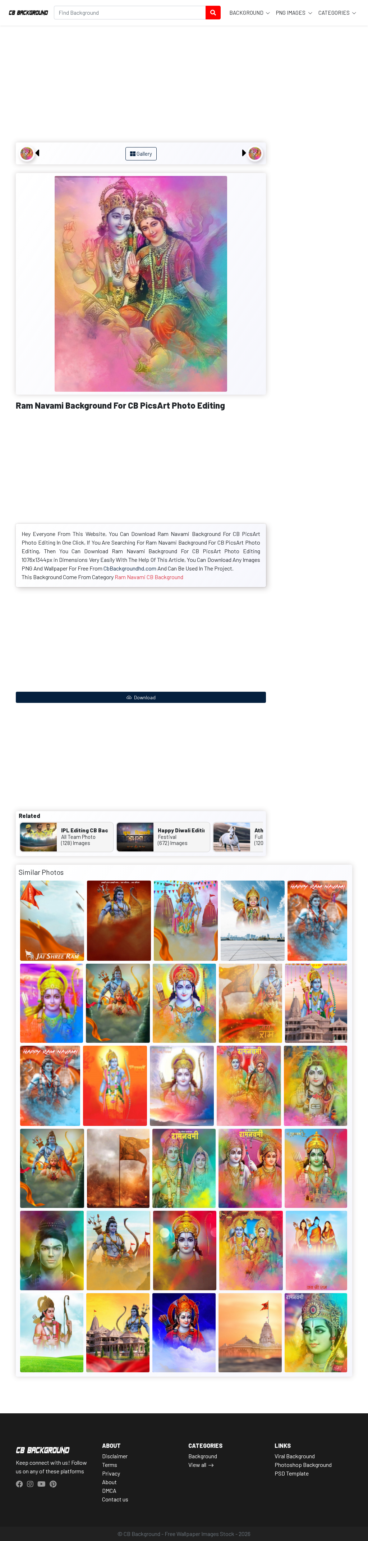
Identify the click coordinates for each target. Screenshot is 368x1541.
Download (144, 697)
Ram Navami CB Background (149, 576)
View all (197, 1464)
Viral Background (295, 1456)
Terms (109, 1464)
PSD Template (292, 1473)
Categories (334, 12)
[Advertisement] (141, 85)
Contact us (115, 1499)
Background (246, 12)
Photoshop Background (303, 1464)
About (109, 1481)
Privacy (111, 1473)
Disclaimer (115, 1456)
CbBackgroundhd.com (130, 568)
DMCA (109, 1490)
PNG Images (291, 12)
